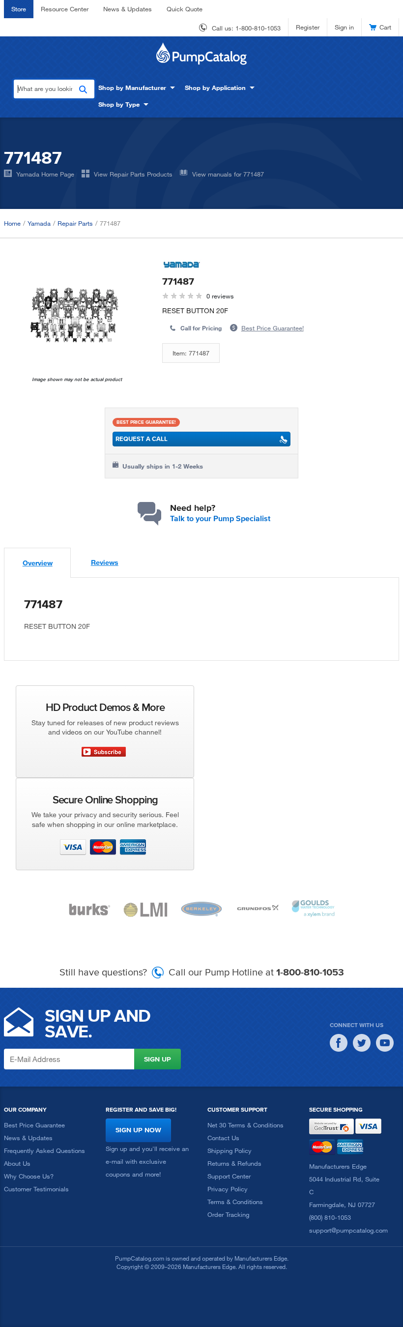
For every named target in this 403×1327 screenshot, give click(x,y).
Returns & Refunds (234, 1163)
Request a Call (141, 438)
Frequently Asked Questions (44, 1150)
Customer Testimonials (36, 1189)
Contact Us (223, 1138)
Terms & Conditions (235, 1202)
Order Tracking (228, 1214)
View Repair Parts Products (133, 174)
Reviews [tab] (104, 562)
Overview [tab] (38, 563)
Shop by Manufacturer (132, 87)
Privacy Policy (227, 1189)
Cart (385, 27)
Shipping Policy (229, 1150)
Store (18, 9)
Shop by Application (215, 87)
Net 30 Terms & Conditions (245, 1125)
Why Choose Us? (29, 1176)
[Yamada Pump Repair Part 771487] (75, 317)
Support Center (229, 1176)
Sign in (344, 27)
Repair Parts (75, 223)
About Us (17, 1163)
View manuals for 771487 (228, 174)
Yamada (39, 223)
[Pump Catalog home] (201, 53)
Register (307, 27)
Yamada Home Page (45, 174)
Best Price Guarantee (34, 1125)
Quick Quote (184, 9)
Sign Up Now (138, 1130)
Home (12, 223)
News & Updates (127, 9)
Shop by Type (119, 104)
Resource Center (64, 9)
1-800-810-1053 (258, 28)
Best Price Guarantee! (272, 328)
